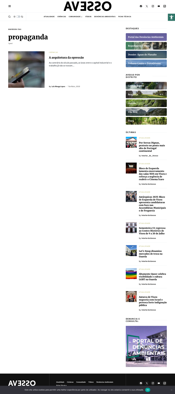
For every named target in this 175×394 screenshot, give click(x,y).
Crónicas (53, 52)
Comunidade (81, 382)
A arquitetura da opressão (66, 57)
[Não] (171, 390)
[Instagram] (153, 6)
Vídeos (91, 382)
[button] (171, 17)
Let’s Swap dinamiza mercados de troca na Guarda (150, 254)
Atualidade (145, 138)
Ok (148, 390)
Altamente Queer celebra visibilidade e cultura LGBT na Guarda (152, 277)
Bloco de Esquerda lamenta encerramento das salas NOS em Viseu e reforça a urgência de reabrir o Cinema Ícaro (153, 174)
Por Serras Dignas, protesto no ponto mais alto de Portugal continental (152, 146)
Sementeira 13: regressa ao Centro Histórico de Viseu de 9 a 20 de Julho (152, 231)
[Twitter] (147, 6)
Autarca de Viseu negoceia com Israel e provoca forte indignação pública (153, 301)
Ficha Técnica (61, 385)
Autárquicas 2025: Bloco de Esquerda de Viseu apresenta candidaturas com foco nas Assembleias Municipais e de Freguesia (152, 203)
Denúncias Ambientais (104, 382)
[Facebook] (141, 6)
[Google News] (164, 6)
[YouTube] (159, 6)
